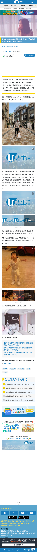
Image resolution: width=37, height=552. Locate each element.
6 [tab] (23, 10)
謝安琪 (5, 369)
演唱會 (6, 6)
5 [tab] (21, 10)
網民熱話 (3, 531)
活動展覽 (4, 521)
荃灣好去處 (13, 523)
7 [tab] (14, 13)
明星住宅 (13, 369)
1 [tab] (14, 10)
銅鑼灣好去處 (29, 521)
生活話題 (10, 46)
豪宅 (28, 369)
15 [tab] (19, 15)
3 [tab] (18, 10)
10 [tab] (20, 13)
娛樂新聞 (21, 9)
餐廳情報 (4, 525)
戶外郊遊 (11, 525)
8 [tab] (16, 13)
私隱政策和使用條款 (16, 541)
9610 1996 (7, 363)
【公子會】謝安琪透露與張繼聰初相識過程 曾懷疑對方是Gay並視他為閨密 (18, 344)
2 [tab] (16, 10)
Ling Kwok (8, 51)
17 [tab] (22, 15)
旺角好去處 (21, 523)
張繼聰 (5, 372)
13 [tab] (15, 15)
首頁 (3, 46)
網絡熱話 (21, 369)
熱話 (16, 46)
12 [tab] (23, 13)
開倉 (13, 521)
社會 (27, 523)
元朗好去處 (4, 523)
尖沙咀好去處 (20, 521)
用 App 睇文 (30, 55)
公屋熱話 (15, 9)
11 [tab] (21, 13)
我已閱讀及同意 (18, 545)
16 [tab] (21, 15)
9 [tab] (18, 13)
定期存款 (28, 9)
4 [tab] (20, 10)
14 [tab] (17, 15)
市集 (9, 521)
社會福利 (17, 525)
